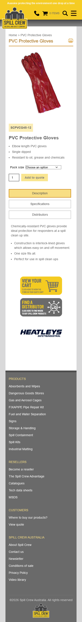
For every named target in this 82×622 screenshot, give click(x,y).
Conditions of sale (21, 565)
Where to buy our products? (28, 517)
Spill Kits (14, 442)
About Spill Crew (20, 545)
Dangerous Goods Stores (26, 393)
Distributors (40, 214)
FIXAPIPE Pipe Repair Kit (26, 407)
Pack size (17, 167)
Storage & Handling (22, 428)
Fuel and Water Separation (27, 414)
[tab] (40, 193)
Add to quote (34, 177)
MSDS (13, 497)
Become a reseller (21, 469)
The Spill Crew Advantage (26, 476)
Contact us (16, 552)
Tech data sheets (20, 490)
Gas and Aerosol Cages (25, 400)
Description (40, 193)
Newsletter (16, 558)
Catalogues (16, 483)
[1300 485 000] (36, 13)
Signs (12, 421)
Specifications (39, 204)
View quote (16, 524)
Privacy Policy (18, 572)
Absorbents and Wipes (24, 386)
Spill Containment (21, 435)
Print (70, 41)
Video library (17, 579)
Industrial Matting (21, 449)
